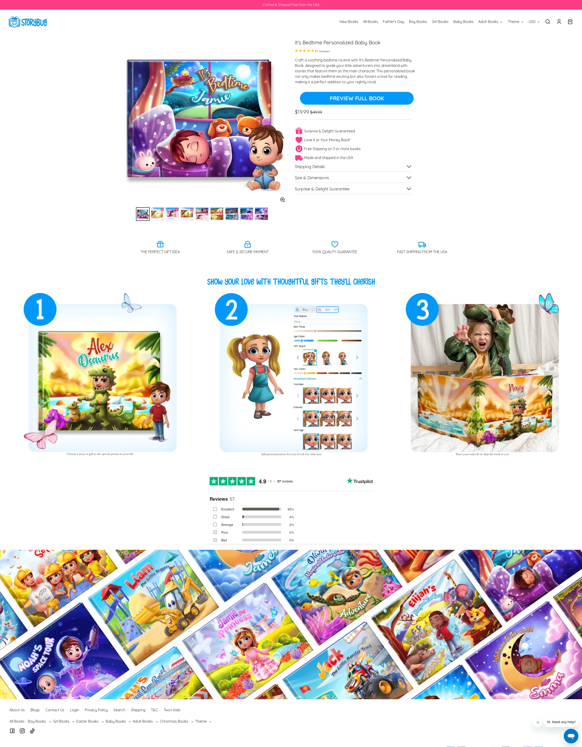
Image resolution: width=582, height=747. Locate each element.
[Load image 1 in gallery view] (143, 214)
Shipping (138, 710)
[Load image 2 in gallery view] (157, 214)
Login (74, 710)
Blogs (35, 710)
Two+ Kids (172, 710)
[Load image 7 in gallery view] (232, 214)
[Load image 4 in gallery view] (187, 214)
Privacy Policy (96, 710)
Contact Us (54, 710)
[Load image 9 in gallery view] (261, 214)
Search (119, 710)
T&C (154, 710)
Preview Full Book (356, 98)
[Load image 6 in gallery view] (217, 214)
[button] (548, 22)
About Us (17, 710)
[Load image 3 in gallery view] (172, 214)
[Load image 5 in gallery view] (202, 214)
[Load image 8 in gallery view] (246, 214)
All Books (17, 721)
